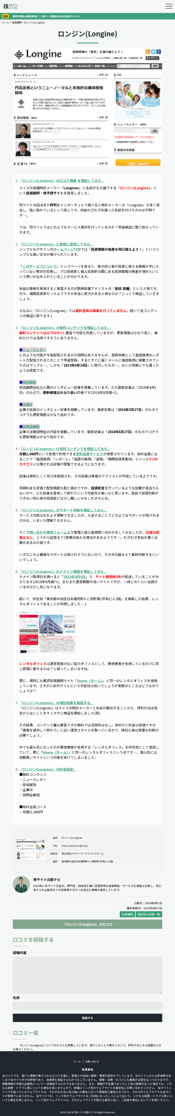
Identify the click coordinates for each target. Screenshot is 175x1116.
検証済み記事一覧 (149, 914)
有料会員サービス (89, 453)
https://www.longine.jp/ (75, 845)
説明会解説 (31, 426)
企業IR (28, 404)
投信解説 (29, 382)
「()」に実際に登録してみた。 (56, 244)
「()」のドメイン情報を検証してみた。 (63, 571)
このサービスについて (40, 266)
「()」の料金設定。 (48, 769)
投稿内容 (19, 952)
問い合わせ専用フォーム (48, 532)
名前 (16, 997)
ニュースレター (34, 349)
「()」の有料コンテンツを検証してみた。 (65, 448)
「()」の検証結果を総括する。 (56, 702)
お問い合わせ (92, 1061)
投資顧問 (16, 22)
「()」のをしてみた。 (62, 180)
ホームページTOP (67, 249)
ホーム (5, 22)
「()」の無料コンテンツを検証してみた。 (65, 327)
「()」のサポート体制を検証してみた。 (63, 510)
